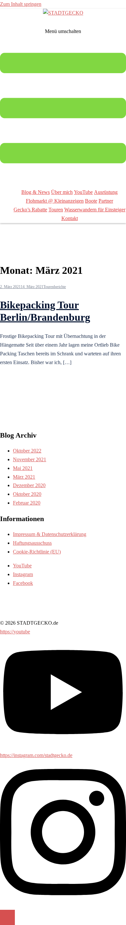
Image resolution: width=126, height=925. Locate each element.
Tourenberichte (54, 286)
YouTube (83, 192)
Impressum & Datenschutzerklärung (49, 534)
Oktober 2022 (27, 450)
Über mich (62, 192)
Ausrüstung (106, 192)
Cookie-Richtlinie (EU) (37, 551)
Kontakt (69, 218)
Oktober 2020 (27, 494)
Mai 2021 (23, 468)
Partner (106, 201)
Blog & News (35, 192)
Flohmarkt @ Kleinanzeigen (55, 201)
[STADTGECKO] (63, 13)
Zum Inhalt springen (20, 4)
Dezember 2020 (29, 485)
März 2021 (24, 477)
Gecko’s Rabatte (30, 209)
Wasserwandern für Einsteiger (94, 209)
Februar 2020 (26, 503)
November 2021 (29, 459)
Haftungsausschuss (32, 543)
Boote (91, 201)
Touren (55, 209)
